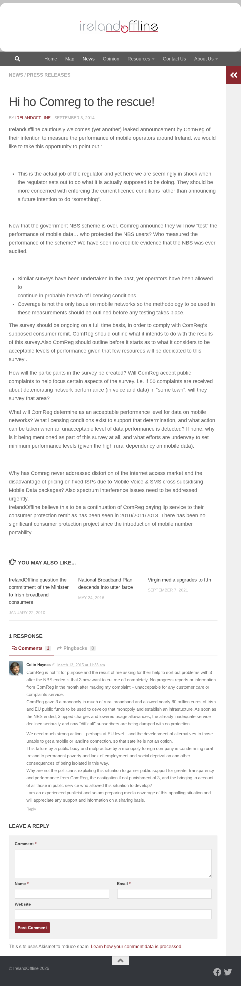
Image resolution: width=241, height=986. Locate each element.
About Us (204, 58)
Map (69, 58)
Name (22, 883)
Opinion (111, 58)
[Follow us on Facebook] (217, 972)
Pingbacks (78, 648)
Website (23, 904)
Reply (31, 809)
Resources (139, 58)
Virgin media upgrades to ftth (179, 580)
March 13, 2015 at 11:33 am (81, 665)
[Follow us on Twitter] (228, 972)
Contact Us (174, 58)
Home (50, 58)
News (89, 58)
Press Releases (49, 75)
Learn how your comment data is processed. (137, 946)
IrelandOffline (33, 117)
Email (123, 883)
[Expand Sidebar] (233, 75)
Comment (25, 843)
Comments (33, 648)
